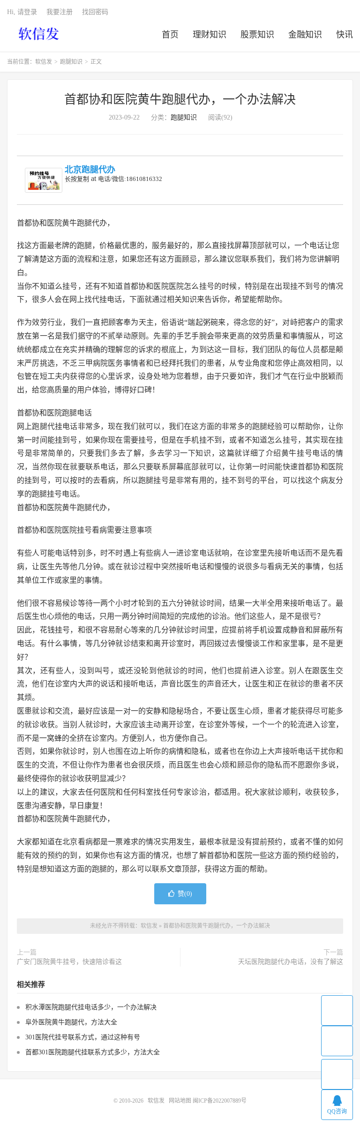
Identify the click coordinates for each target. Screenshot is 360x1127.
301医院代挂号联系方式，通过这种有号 (82, 1037)
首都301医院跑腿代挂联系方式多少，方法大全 (92, 1052)
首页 (170, 34)
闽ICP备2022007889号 (220, 1100)
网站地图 (180, 1100)
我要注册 (59, 11)
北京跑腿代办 (90, 169)
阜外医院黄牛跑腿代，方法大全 (71, 1022)
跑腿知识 (71, 62)
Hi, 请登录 (22, 11)
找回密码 (95, 11)
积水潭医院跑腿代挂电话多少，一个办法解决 (91, 1007)
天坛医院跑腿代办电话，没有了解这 (290, 961)
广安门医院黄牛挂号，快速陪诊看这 (69, 961)
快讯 (344, 34)
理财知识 (209, 34)
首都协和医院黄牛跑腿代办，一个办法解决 (180, 99)
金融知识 (305, 34)
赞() (185, 893)
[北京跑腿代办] (43, 180)
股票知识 (257, 34)
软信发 (39, 33)
